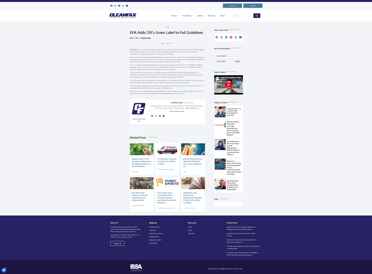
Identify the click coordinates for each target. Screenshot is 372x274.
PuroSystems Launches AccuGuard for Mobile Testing (166, 161)
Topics (174, 16)
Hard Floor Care (188, 208)
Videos (190, 230)
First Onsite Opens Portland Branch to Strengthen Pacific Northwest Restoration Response (166, 198)
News (167, 27)
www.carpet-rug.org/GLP (181, 83)
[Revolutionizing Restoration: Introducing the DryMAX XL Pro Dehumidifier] (228, 185)
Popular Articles (154, 237)
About (222, 16)
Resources (187, 16)
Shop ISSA (191, 233)
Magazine (211, 16)
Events (200, 16)
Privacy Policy (238, 269)
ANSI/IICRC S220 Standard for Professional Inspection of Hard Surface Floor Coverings (192, 198)
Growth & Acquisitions (164, 169)
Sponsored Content (155, 240)
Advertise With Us (154, 227)
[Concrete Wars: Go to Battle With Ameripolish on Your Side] (228, 112)
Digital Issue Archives (155, 233)
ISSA (133, 172)
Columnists (152, 230)
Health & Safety (136, 205)
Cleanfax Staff (146, 38)
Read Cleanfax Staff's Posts (139, 120)
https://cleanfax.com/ (192, 108)
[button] (111, 5)
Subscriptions (153, 243)
